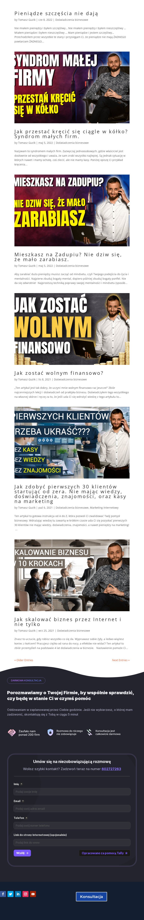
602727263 (111, 769)
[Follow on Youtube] (33, 894)
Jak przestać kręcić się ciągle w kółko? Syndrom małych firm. (71, 134)
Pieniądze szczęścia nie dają (56, 13)
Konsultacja (91, 896)
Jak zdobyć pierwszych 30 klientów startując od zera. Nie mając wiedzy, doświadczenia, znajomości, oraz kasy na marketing (70, 493)
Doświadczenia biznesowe (71, 19)
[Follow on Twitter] (11, 894)
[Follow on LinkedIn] (18, 894)
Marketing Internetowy (104, 507)
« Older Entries (23, 660)
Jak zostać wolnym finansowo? (59, 373)
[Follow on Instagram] (25, 894)
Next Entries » (121, 660)
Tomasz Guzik (26, 19)
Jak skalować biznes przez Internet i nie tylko (68, 621)
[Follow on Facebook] (3, 894)
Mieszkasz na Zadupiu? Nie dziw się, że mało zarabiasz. (68, 257)
